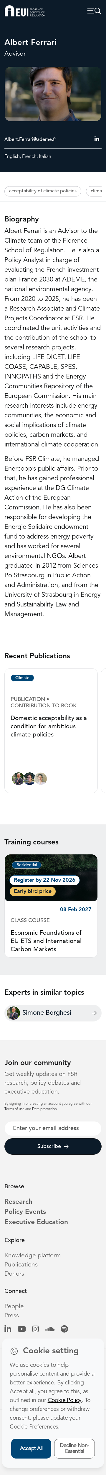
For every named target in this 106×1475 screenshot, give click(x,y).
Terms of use (14, 1109)
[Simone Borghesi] (18, 780)
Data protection (44, 1109)
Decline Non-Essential (74, 1448)
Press (11, 1316)
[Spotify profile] (64, 1330)
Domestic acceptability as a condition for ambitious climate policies (49, 726)
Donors (14, 1274)
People (14, 1307)
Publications (21, 1265)
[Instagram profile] (35, 1330)
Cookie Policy (65, 1401)
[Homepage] (25, 10)
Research (18, 1202)
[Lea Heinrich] (40, 780)
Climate (22, 678)
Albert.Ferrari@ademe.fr (30, 139)
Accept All (31, 1448)
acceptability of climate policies (43, 191)
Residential (26, 865)
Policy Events (25, 1212)
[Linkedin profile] (7, 1330)
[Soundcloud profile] (49, 1330)
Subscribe (49, 1146)
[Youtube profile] (21, 1330)
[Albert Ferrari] (29, 780)
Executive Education (36, 1222)
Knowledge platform (32, 1256)
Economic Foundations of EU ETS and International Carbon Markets (46, 941)
